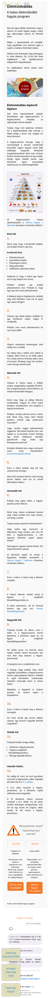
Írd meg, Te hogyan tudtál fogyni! (25, 979)
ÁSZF (29, 995)
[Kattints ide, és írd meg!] (11, 929)
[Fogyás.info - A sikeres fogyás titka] (11, 6)
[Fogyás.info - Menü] (26, 6)
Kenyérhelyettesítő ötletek (19, 454)
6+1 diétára (28, 782)
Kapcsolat (27, 993)
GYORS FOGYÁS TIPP (11, 972)
